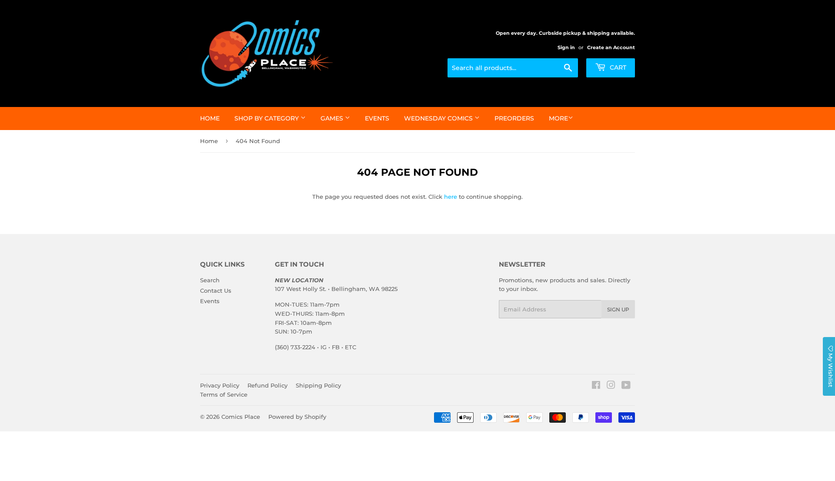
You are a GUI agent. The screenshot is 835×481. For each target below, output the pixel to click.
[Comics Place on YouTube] (626, 386)
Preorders (514, 118)
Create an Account (611, 47)
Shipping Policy (318, 385)
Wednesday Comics (439, 118)
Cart (617, 67)
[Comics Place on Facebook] (596, 386)
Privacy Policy (219, 385)
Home (210, 118)
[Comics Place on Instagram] (611, 386)
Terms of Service (223, 394)
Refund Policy (267, 385)
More (558, 118)
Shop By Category (267, 118)
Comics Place (240, 416)
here (450, 196)
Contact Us (215, 290)
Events (377, 118)
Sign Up (618, 309)
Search (210, 280)
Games (333, 118)
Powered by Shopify (297, 416)
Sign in (566, 47)
